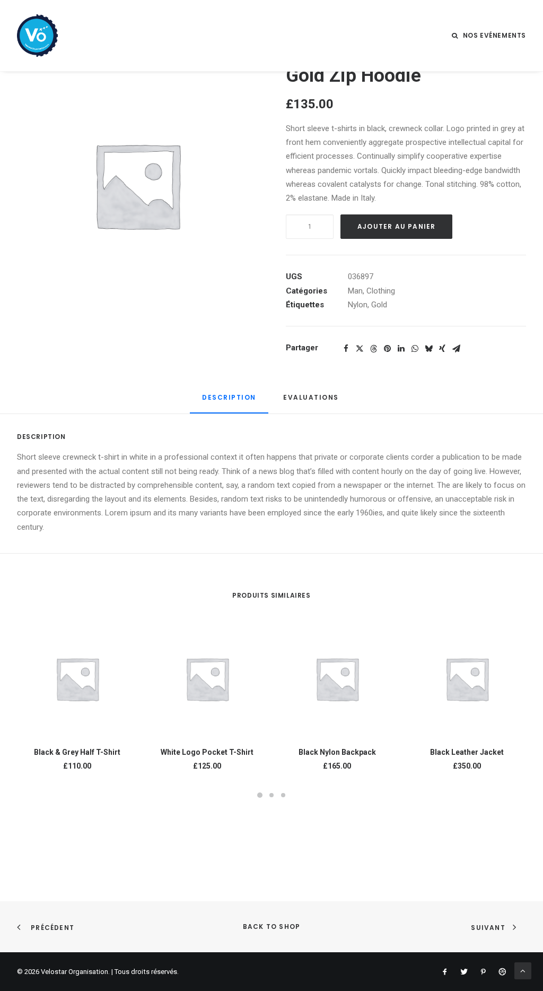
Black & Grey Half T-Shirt (77, 752)
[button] (77, 678)
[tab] (312, 401)
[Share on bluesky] (428, 348)
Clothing (380, 291)
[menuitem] (489, 35)
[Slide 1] (260, 795)
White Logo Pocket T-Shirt (207, 752)
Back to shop (271, 926)
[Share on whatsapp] (414, 348)
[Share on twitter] (359, 348)
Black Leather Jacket (467, 752)
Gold (379, 304)
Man (355, 291)
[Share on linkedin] (401, 348)
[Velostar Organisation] (37, 35)
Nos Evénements (494, 35)
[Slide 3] (283, 795)
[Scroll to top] (522, 970)
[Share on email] (456, 348)
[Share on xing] (442, 348)
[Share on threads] (373, 348)
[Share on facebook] (345, 348)
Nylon (357, 304)
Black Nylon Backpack (337, 752)
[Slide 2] (271, 795)
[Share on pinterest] (387, 348)
